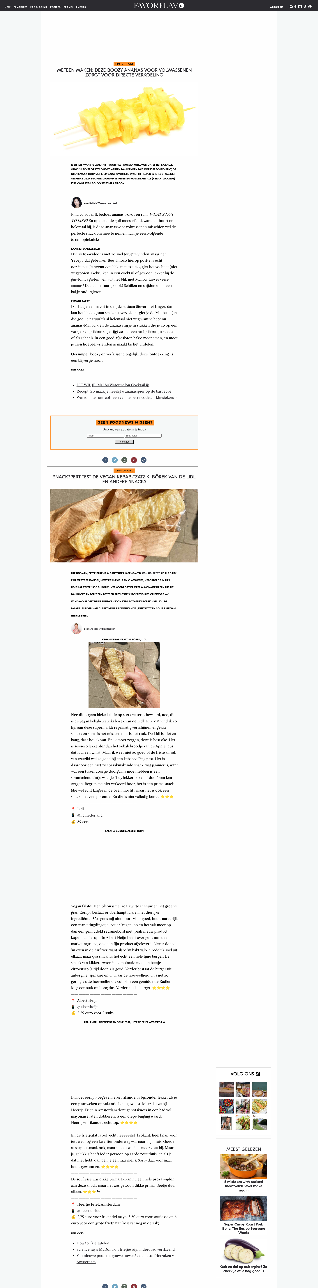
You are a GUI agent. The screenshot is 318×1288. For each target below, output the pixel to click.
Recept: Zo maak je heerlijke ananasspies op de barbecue (124, 391)
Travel (68, 7)
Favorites (21, 7)
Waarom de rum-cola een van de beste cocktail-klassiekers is (127, 398)
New (8, 7)
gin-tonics (79, 279)
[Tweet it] (115, 461)
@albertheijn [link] (87, 1007)
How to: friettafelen (93, 1243)
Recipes (55, 7)
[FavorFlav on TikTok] (305, 7)
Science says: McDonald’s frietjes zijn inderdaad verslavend (126, 1249)
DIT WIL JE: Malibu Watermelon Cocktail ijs (113, 385)
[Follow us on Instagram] (124, 461)
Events (81, 7)
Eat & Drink (38, 7)
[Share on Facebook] (105, 461)
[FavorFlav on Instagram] (300, 7)
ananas (76, 286)
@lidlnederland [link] (90, 815)
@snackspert (151, 573)
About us (277, 7)
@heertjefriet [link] (88, 1211)
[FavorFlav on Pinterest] (309, 7)
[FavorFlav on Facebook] (295, 7)
